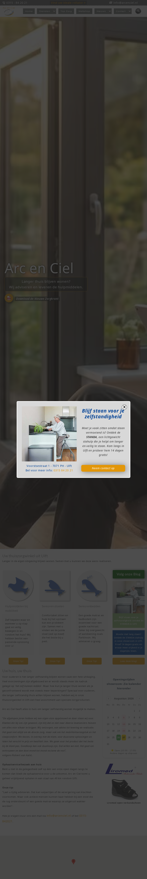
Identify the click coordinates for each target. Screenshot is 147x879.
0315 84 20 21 (63, 470)
